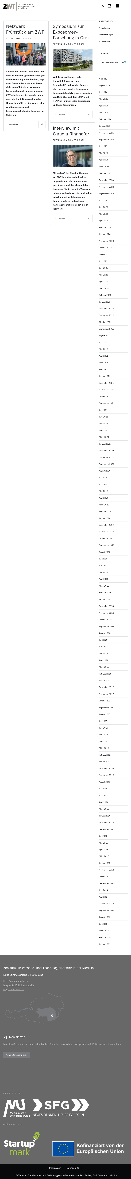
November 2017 (106, 694)
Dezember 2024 (106, 180)
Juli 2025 (103, 146)
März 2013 (104, 930)
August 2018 (105, 633)
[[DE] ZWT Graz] (19, 5)
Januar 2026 (105, 126)
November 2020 (106, 457)
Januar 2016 (105, 815)
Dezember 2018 (106, 606)
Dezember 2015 (106, 822)
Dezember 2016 (106, 768)
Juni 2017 (103, 727)
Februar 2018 (105, 673)
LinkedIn (109, 8)
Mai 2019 (103, 572)
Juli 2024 (103, 200)
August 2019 (105, 552)
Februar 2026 (105, 119)
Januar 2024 (105, 234)
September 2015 (106, 829)
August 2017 (105, 714)
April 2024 (103, 220)
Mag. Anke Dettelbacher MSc (18, 985)
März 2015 (104, 856)
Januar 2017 (105, 761)
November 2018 (106, 613)
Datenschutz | (73, 1167)
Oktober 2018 (105, 619)
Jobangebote (104, 41)
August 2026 (105, 85)
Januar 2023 (105, 302)
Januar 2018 (105, 680)
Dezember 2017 (106, 687)
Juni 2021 (103, 416)
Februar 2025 (105, 173)
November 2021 (106, 389)
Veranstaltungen (106, 34)
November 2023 (106, 241)
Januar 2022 (105, 376)
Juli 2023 (103, 261)
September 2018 (106, 626)
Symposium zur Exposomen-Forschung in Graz (71, 32)
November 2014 (106, 869)
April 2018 (103, 660)
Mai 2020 (103, 491)
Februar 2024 (105, 227)
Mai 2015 (103, 843)
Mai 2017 (103, 734)
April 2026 (103, 105)
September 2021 (106, 403)
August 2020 (105, 470)
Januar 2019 (105, 599)
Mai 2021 (103, 423)
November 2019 (106, 531)
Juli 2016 (103, 788)
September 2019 (106, 545)
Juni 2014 (103, 890)
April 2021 (103, 430)
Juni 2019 (103, 565)
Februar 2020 (105, 511)
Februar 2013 (105, 937)
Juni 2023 (103, 268)
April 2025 (103, 159)
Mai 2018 (103, 653)
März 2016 (104, 809)
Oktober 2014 (105, 876)
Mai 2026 (103, 99)
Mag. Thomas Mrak (13, 989)
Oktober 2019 (105, 538)
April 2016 (103, 802)
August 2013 (105, 917)
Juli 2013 (103, 924)
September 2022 (106, 328)
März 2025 (104, 166)
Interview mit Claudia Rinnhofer (71, 131)
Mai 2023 (103, 274)
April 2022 (103, 356)
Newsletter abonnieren (16, 1054)
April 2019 (103, 579)
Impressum (55, 1167)
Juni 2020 (103, 484)
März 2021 (104, 437)
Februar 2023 (105, 295)
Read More (13, 124)
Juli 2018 (103, 639)
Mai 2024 (103, 214)
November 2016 (106, 775)
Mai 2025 (103, 153)
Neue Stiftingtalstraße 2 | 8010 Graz (23, 974)
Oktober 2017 (105, 700)
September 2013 (106, 910)
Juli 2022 (103, 342)
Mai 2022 (103, 349)
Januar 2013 (105, 944)
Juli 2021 (103, 410)
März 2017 (104, 748)
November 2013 (106, 903)
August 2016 (105, 782)
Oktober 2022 (105, 322)
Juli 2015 (103, 836)
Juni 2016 (103, 795)
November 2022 (106, 315)
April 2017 (103, 741)
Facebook (117, 8)
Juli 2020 (103, 477)
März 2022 (104, 362)
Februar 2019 (105, 592)
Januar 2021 (105, 444)
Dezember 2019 (106, 525)
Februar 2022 (105, 369)
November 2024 (106, 186)
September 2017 (106, 707)
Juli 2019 (103, 558)
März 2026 (104, 112)
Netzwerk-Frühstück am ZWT (25, 29)
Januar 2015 (105, 863)
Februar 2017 (105, 755)
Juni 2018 (103, 646)
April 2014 (103, 897)
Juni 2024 (103, 207)
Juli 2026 (103, 92)
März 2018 (104, 667)
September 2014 (106, 883)
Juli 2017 (103, 721)
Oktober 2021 (105, 396)
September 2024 (106, 193)
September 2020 (106, 464)
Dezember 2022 (106, 308)
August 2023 (105, 254)
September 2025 (106, 139)
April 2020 (103, 498)
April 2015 (103, 849)
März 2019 (104, 585)
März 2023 (104, 288)
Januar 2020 (105, 518)
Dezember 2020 (106, 450)
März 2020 (104, 504)
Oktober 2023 (105, 247)
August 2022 (105, 335)
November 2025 (106, 132)
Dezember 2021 (106, 383)
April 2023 (103, 281)
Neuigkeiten (104, 28)
